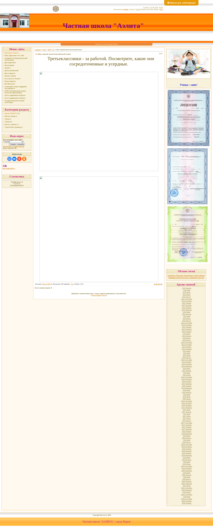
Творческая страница (13, 127)
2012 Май (186, 316)
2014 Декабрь (187, 364)
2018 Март (187, 436)
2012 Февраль (187, 310)
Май (49, 50)
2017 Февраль (187, 408)
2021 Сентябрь (186, 488)
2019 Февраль (187, 455)
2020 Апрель (186, 475)
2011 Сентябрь (186, 299)
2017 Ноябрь (186, 427)
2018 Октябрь (187, 447)
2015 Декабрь (187, 384)
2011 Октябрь (187, 301)
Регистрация (108, 44)
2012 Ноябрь (186, 327)
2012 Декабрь (187, 329)
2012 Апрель (186, 314)
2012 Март (187, 312)
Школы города (10, 116)
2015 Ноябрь (186, 381)
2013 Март (187, 334)
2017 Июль (187, 418)
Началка (179, 275)
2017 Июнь (187, 416)
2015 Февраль (187, 366)
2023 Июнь (187, 492)
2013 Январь (186, 332)
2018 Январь (186, 431)
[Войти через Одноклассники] (24, 159)
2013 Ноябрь (186, 347)
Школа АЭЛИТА (10, 113)
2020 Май (186, 477)
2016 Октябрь (187, 403)
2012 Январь (186, 308)
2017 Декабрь (187, 429)
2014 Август (186, 358)
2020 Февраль (187, 471)
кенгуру (200, 278)
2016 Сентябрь (186, 401)
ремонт (202, 275)
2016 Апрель (186, 392)
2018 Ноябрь (186, 449)
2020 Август (186, 479)
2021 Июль (187, 486)
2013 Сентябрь (186, 342)
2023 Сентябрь (186, 494)
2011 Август (186, 297)
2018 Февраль (187, 434)
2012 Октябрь (187, 325)
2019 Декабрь (187, 468)
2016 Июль (187, 399)
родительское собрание (186, 278)
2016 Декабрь (187, 405)
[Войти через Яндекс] (19, 159)
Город (7, 119)
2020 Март (187, 473)
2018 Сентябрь (186, 444)
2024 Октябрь (187, 501)
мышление (188, 275)
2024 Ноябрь (186, 503)
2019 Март (187, 458)
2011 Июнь (187, 292)
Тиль (72, 284)
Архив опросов (18, 146)
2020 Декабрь (187, 481)
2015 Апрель (186, 371)
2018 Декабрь (187, 451)
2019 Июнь (187, 464)
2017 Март (187, 410)
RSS (161, 9)
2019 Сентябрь (186, 466)
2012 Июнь (187, 318)
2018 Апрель (186, 438)
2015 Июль (187, 375)
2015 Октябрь (187, 379)
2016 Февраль (187, 388)
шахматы (171, 275)
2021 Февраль (187, 484)
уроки (195, 275)
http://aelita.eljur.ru (8, 168)
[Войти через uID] (9, 159)
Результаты (7, 146)
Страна (7, 122)
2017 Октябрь (187, 425)
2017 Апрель (186, 412)
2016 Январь (186, 386)
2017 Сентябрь (186, 423)
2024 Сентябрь (186, 499)
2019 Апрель (186, 460)
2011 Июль (187, 295)
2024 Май (186, 497)
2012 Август (186, 321)
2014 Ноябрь (186, 362)
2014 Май (186, 353)
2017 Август (186, 421)
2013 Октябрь (187, 345)
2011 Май (186, 290)
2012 (44, 50)
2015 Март (187, 368)
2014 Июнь (187, 355)
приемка (172, 278)
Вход (116, 44)
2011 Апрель (186, 288)
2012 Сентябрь (186, 323)
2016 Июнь (187, 397)
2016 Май (186, 395)
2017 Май (186, 414)
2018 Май (186, 440)
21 (53, 50)
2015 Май (186, 373)
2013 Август (186, 340)
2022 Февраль (187, 490)
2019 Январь (186, 453)
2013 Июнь (187, 338)
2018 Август (186, 442)
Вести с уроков (10, 124)
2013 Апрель (186, 336)
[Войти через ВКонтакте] (14, 159)
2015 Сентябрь (186, 377)
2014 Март (187, 351)
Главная (98, 44)
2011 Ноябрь (186, 303)
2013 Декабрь (187, 349)
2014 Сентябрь (186, 360)
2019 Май (186, 462)
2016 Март (187, 390)
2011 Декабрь (187, 305)
